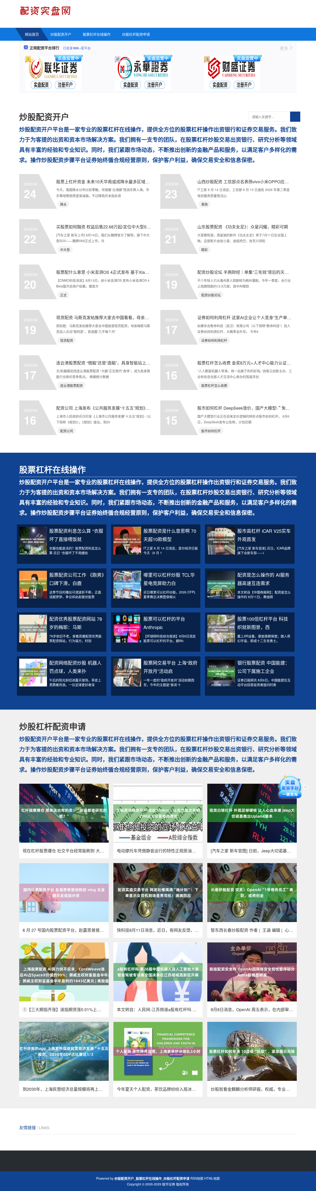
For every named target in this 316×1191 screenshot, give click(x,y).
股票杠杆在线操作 (97, 34)
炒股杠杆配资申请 (136, 34)
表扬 (204, 204)
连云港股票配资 (71, 385)
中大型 (65, 249)
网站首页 (32, 34)
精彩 (204, 249)
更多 (284, 48)
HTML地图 (212, 1178)
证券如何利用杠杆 (214, 340)
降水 (63, 204)
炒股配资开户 (60, 34)
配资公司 (66, 430)
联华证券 (168, 1184)
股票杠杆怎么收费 (214, 385)
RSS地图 (196, 1178)
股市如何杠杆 (211, 430)
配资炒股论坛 (211, 295)
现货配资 (66, 340)
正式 (63, 295)
